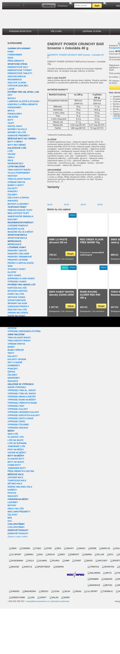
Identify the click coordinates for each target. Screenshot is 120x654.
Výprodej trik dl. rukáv (22, 390)
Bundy (11, 347)
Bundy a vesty (16, 185)
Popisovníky (15, 107)
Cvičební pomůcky (18, 225)
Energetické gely (18, 67)
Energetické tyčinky (20, 70)
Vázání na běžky (17, 452)
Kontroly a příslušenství (22, 104)
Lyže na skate (15, 440)
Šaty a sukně (15, 362)
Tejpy (11, 123)
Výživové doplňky (18, 85)
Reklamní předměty (19, 511)
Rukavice (13, 201)
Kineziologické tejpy (20, 210)
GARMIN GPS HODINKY (19, 48)
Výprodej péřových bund (22, 403)
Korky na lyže (16, 294)
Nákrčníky (14, 378)
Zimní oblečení (16, 334)
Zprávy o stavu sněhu (18, 536)
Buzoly (12, 98)
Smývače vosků (16, 297)
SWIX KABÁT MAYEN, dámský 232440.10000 (61, 293)
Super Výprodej (17, 387)
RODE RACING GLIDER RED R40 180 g (90, 294)
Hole (10, 160)
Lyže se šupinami (17, 443)
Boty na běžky (16, 455)
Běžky (11, 431)
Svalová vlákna (17, 82)
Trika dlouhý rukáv (19, 179)
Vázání (11, 154)
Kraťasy (12, 176)
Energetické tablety (20, 73)
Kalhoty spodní (17, 359)
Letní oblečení (16, 166)
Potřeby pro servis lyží (21, 284)
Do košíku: (114, 77)
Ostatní (12, 328)
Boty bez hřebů (17, 145)
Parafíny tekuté (17, 250)
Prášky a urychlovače (21, 263)
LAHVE (11, 89)
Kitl (10, 518)
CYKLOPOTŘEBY (16, 524)
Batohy (12, 505)
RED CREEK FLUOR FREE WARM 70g (91, 241)
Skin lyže (13, 434)
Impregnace (14, 241)
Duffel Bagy (15, 126)
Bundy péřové (16, 350)
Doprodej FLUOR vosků (21, 278)
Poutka (12, 493)
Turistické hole (17, 480)
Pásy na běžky (16, 449)
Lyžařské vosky (17, 247)
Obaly (11, 157)
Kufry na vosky (16, 316)
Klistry (12, 272)
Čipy (10, 95)
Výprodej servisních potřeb (24, 331)
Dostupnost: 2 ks (61, 311)
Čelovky (12, 515)
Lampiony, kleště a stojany (23, 101)
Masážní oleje (16, 229)
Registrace (63, 5)
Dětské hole (15, 483)
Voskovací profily (18, 306)
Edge (10, 58)
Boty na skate (16, 462)
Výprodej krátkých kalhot (24, 415)
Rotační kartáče (17, 291)
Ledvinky (13, 502)
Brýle (11, 110)
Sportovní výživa (17, 64)
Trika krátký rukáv (19, 170)
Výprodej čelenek (18, 424)
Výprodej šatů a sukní (20, 418)
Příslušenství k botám (21, 471)
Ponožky (13, 191)
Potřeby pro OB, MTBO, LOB (23, 92)
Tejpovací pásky (17, 207)
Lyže (10, 151)
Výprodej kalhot (18, 409)
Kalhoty (13, 188)
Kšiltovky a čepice (18, 197)
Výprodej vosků (17, 281)
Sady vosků (14, 275)
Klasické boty (16, 459)
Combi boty (14, 465)
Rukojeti (13, 496)
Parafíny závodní (18, 260)
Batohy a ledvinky (18, 204)
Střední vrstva (16, 182)
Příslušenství (16, 61)
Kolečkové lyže (17, 148)
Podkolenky (15, 114)
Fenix (11, 51)
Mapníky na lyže (17, 132)
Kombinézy (14, 365)
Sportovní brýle (17, 235)
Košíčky (12, 490)
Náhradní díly (16, 163)
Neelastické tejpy (18, 213)
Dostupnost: (92, 253)
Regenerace (15, 79)
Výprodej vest (16, 406)
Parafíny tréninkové (20, 257)
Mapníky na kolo (17, 129)
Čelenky (12, 194)
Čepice (11, 372)
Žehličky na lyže (17, 309)
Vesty (11, 353)
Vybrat (70, 306)
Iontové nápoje (17, 76)
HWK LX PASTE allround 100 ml (58, 241)
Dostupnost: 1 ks (61, 259)
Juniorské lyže (16, 446)
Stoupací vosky (17, 269)
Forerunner (15, 55)
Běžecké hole (16, 474)
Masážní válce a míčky (20, 232)
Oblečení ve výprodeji (21, 384)
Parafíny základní (18, 253)
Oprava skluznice (18, 313)
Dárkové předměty (19, 135)
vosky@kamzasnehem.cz (37, 601)
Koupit (70, 254)
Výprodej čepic (16, 421)
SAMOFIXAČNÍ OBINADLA (20, 216)
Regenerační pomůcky (21, 222)
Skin (10, 266)
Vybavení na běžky (18, 499)
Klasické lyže (16, 437)
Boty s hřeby (15, 141)
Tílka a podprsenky (19, 173)
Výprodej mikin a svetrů (22, 396)
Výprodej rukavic (18, 428)
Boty (10, 120)
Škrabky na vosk (17, 303)
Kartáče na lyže (17, 288)
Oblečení (13, 117)
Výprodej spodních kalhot (23, 412)
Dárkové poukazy (18, 530)
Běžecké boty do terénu (22, 138)
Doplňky (13, 219)
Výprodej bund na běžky (22, 399)
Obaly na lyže (16, 508)
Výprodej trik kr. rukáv (22, 393)
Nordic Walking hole (20, 487)
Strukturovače (17, 300)
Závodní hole (15, 477)
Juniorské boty (17, 468)
